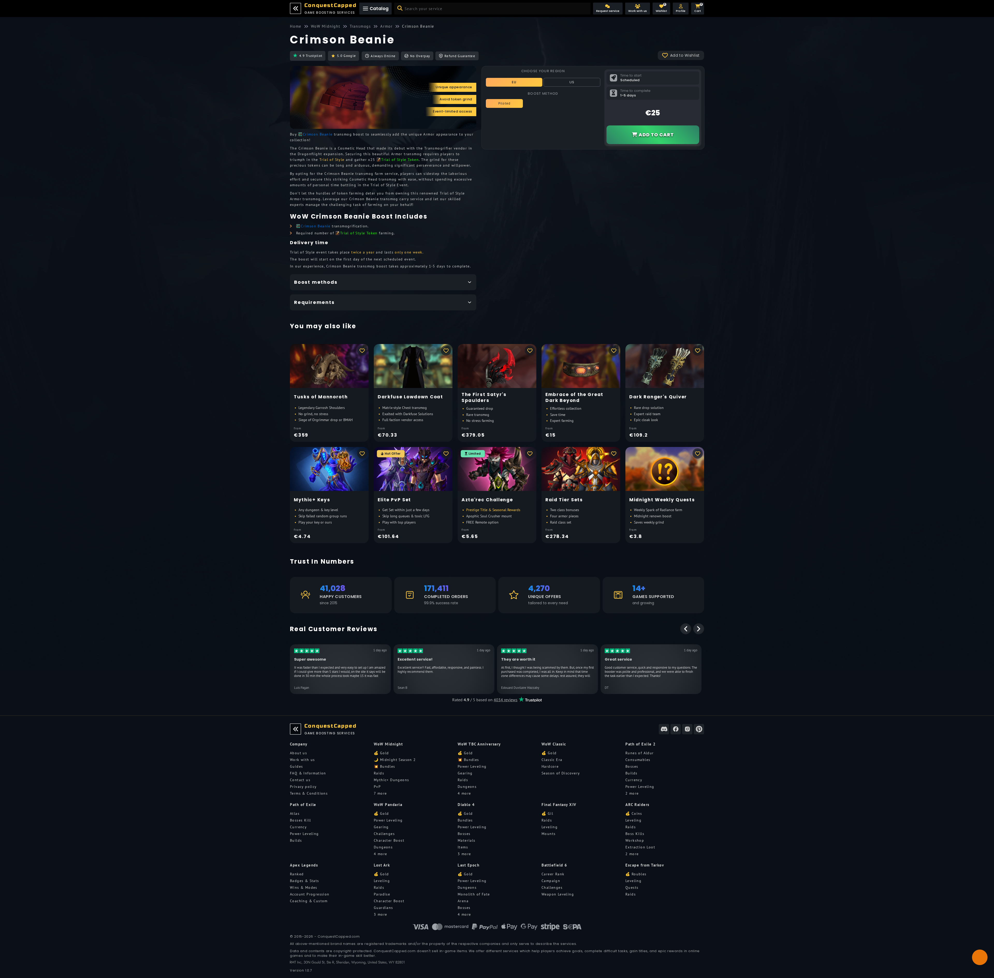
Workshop (634, 840)
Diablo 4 (466, 804)
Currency (633, 780)
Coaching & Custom (309, 901)
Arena (463, 901)
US (572, 82)
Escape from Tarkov (644, 865)
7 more (380, 793)
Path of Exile (303, 804)
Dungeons (467, 786)
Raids (379, 773)
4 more (464, 793)
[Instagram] (687, 729)
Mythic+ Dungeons (391, 780)
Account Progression (310, 894)
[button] (680, 8)
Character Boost (389, 840)
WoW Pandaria (388, 804)
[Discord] (664, 729)
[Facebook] (675, 729)
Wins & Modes (303, 887)
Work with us (302, 759)
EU (514, 82)
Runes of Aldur (639, 753)
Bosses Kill (300, 820)
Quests (631, 887)
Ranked (297, 874)
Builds (631, 773)
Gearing (465, 773)
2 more (632, 793)
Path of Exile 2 (640, 744)
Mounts (549, 833)
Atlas (294, 813)
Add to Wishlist (685, 55)
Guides (296, 766)
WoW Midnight (388, 744)
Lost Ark (382, 865)
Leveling (550, 827)
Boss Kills (634, 833)
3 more (464, 854)
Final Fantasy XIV (559, 804)
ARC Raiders (637, 804)
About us (298, 753)
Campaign (551, 880)
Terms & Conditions (309, 793)
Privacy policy (303, 786)
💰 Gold (381, 753)
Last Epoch (468, 865)
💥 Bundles (384, 766)
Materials (467, 840)
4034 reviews (505, 699)
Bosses (631, 766)
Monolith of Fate (474, 894)
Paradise (382, 894)
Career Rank (553, 874)
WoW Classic (554, 744)
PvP (377, 786)
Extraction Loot (640, 847)
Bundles (465, 820)
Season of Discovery (561, 773)
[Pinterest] (699, 729)
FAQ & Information (308, 773)
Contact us (300, 780)
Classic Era (552, 759)
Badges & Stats (304, 880)
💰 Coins (633, 813)
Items (463, 847)
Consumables (637, 759)
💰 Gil (547, 813)
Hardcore (550, 766)
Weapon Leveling (558, 894)
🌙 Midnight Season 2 (395, 759)
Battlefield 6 (554, 865)
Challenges (384, 833)
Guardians (383, 907)
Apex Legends (304, 865)
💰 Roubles (636, 874)
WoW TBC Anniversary (479, 744)
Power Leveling (472, 766)
